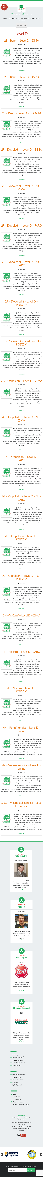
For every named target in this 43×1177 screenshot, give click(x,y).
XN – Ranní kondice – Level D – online (21, 729)
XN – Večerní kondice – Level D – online (21, 766)
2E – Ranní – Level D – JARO (21, 77)
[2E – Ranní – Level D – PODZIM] (6, 125)
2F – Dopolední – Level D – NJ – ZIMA (21, 187)
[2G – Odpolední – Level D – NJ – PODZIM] (6, 591)
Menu (21, 25)
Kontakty (22, 21)
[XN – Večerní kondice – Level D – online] (6, 781)
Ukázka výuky (16, 1077)
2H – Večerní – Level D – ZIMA (21, 615)
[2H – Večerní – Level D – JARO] (6, 664)
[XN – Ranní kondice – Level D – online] (6, 743)
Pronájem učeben (17, 1080)
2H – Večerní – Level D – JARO (21, 652)
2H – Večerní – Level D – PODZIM (21, 689)
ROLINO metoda (18, 1057)
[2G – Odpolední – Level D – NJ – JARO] (6, 512)
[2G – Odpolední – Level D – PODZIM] (6, 552)
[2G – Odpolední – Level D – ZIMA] (6, 393)
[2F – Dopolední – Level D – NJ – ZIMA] (6, 201)
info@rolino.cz (28, 14)
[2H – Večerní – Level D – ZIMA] (6, 628)
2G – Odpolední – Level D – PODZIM (21, 537)
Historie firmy (17, 1099)
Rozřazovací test (17, 1060)
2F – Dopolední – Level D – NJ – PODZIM (21, 342)
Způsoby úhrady (17, 1085)
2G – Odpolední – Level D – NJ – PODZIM (21, 577)
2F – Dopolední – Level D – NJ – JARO (21, 263)
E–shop (5, 18)
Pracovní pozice (18, 1102)
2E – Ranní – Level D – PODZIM (21, 113)
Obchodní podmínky (18, 1074)
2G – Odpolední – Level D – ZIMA (21, 381)
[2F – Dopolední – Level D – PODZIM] (6, 317)
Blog (39, 18)
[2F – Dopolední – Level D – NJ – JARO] (6, 277)
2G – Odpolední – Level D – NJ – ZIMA (21, 418)
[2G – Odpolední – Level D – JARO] (6, 472)
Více (20, 889)
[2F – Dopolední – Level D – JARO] (6, 238)
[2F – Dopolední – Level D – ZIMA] (6, 162)
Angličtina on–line (22, 18)
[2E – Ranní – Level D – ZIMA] (6, 53)
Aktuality (12, 18)
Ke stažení (33, 18)
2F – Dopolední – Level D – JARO (21, 225)
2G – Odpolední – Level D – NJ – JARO (21, 498)
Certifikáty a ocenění (18, 1063)
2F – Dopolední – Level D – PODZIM (21, 303)
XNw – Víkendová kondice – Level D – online (21, 804)
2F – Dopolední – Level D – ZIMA (21, 149)
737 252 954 (17, 14)
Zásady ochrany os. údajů (21, 1105)
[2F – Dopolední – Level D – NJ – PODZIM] (6, 357)
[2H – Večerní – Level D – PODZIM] (6, 703)
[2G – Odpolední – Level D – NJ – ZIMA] (6, 433)
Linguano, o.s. (16, 1065)
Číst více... (21, 70)
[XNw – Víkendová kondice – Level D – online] (6, 818)
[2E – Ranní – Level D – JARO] (6, 89)
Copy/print (16, 1097)
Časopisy (15, 1082)
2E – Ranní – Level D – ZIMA (21, 40)
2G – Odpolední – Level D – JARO (21, 458)
